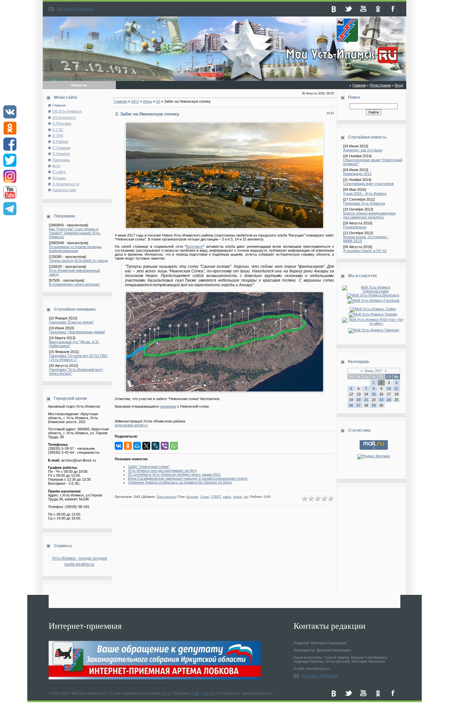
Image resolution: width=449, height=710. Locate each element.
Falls (195, 693)
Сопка (204, 496)
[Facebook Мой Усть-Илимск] (374, 300)
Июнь (147, 101)
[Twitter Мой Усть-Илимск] (373, 309)
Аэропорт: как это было (362, 150)
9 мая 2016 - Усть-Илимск (365, 193)
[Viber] (165, 446)
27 (359, 405)
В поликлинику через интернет (74, 284)
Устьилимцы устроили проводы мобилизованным (75, 249)
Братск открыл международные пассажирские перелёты (369, 215)
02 (158, 101)
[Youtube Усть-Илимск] (374, 314)
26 (351, 405)
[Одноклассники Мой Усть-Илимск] (373, 291)
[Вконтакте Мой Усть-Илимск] (374, 295)
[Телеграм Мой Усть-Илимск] (374, 330)
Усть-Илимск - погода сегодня (79, 558)
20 (359, 400)
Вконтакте (194, 246)
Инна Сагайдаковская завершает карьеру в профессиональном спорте (188, 478)
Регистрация (380, 85)
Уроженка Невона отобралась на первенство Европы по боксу (180, 482)
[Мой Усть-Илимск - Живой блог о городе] (341, 63)
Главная (359, 85)
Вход (399, 85)
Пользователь (166, 496)
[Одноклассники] (128, 446)
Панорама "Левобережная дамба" (77, 332)
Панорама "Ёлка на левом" (71, 322)
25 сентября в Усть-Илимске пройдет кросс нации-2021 (174, 474)
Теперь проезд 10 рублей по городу (78, 261)
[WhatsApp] (174, 446)
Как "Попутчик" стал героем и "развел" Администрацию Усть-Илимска (75, 233)
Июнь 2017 (374, 371)
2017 (135, 101)
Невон (237, 496)
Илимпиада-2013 (357, 174)
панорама (168, 406)
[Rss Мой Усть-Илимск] (373, 323)
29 (374, 405)
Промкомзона (354, 227)
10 (389, 389)
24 (389, 400)
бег (246, 496)
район (227, 496)
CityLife (209, 693)
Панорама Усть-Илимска (364, 203)
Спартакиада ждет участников (368, 184)
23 (381, 400)
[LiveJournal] (155, 446)
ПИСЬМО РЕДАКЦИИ (75, 9)
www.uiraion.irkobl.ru (131, 425)
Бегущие (192, 496)
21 (366, 400)
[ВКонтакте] (119, 446)
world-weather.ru (79, 564)
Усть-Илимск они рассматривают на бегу (162, 470)
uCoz (165, 693)
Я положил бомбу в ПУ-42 (365, 251)
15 (374, 394)
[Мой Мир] (137, 446)
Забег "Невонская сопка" (149, 467)
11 (396, 389)
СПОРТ (216, 496)
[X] (146, 446)
